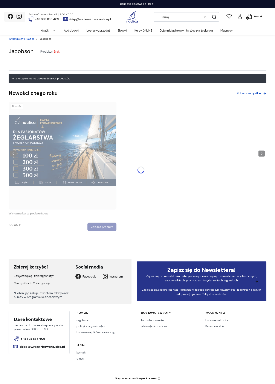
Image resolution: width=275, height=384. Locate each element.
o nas (80, 358)
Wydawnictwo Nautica (21, 39)
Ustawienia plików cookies (94, 332)
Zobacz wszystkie (249, 93)
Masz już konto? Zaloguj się (32, 283)
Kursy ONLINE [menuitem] (143, 30)
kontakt (81, 352)
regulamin (82, 320)
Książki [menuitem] (45, 30)
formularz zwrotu (152, 320)
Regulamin (185, 289)
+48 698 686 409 (33, 339)
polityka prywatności (90, 326)
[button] (214, 17)
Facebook (89, 276)
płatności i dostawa (154, 326)
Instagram (116, 276)
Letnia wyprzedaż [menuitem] (98, 30)
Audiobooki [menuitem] (71, 30)
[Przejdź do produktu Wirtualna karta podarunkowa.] (62, 155)
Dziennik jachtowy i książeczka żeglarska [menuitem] (186, 30)
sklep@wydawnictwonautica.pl (42, 347)
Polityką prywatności (214, 294)
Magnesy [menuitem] (226, 30)
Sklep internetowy (136, 378)
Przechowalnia (215, 326)
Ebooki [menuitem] (122, 30)
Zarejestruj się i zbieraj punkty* (34, 276)
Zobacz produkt (102, 227)
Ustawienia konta (216, 320)
